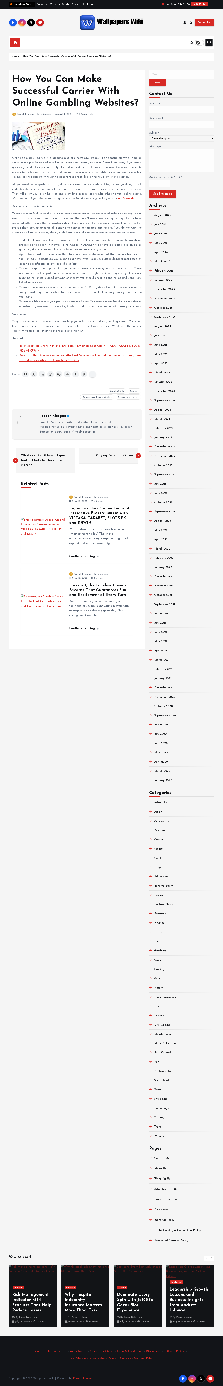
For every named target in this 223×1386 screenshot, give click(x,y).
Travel (158, 1126)
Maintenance (163, 1034)
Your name (156, 103)
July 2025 (160, 335)
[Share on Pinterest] (59, 374)
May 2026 (160, 243)
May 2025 (160, 354)
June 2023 (160, 493)
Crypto (158, 858)
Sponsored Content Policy (171, 1240)
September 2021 (164, 604)
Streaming (161, 1099)
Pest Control (162, 1052)
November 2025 (164, 298)
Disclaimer (161, 1209)
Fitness (159, 932)
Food (157, 941)
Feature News (163, 904)
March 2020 (162, 771)
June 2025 (160, 344)
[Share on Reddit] (67, 374)
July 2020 (160, 734)
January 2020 (163, 780)
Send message (162, 193)
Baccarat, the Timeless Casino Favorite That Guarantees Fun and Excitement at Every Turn (80, 355)
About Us (160, 1168)
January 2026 (163, 280)
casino (158, 848)
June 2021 (160, 632)
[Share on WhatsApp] (50, 374)
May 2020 (161, 752)
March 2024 (162, 419)
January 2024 (163, 437)
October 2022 (163, 502)
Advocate (160, 802)
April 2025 (161, 363)
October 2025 (163, 308)
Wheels (159, 1136)
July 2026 (160, 224)
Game (158, 960)
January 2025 (163, 382)
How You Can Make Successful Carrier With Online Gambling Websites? (67, 57)
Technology (161, 1108)
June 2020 (161, 743)
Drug (157, 867)
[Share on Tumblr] (75, 374)
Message (155, 146)
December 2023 (164, 446)
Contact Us (161, 1158)
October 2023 (163, 465)
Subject (154, 133)
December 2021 (164, 576)
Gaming (159, 969)
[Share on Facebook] (25, 374)
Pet (156, 1062)
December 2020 (164, 687)
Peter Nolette (27, 1317)
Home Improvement (167, 997)
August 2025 (162, 326)
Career (158, 839)
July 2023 (160, 483)
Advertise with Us (165, 1189)
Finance (159, 923)
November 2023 (164, 456)
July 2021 (160, 622)
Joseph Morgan (25, 114)
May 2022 (160, 530)
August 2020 (162, 724)
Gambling (160, 950)
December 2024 (164, 391)
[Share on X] (33, 374)
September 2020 (165, 715)
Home (15, 57)
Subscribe (204, 22)
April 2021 (160, 650)
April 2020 (161, 761)
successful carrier (129, 397)
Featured (160, 913)
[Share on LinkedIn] (42, 374)
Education (161, 876)
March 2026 (162, 261)
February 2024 (163, 428)
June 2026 (160, 233)
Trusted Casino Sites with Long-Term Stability (49, 360)
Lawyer (159, 1015)
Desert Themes (83, 1378)
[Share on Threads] (84, 374)
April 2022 (161, 539)
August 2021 (162, 613)
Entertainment (164, 886)
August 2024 (162, 409)
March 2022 (162, 548)
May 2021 (160, 641)
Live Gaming (44, 114)
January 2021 (162, 678)
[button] (206, 1258)
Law (157, 1006)
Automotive (161, 821)
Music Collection (165, 1043)
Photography (162, 1071)
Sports (158, 1089)
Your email (156, 118)
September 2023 (164, 474)
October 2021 (163, 595)
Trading (159, 1117)
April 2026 (161, 252)
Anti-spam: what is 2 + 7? (165, 177)
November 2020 (164, 697)
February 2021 (163, 669)
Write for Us (162, 1178)
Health (158, 987)
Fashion (159, 895)
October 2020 (163, 706)
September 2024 (165, 400)
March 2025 (162, 372)
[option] (33, 1296)
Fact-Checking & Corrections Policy (177, 1230)
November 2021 (164, 585)
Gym (157, 978)
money (135, 391)
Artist (158, 811)
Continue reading (82, 556)
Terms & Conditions (167, 1199)
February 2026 (163, 270)
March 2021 (162, 660)
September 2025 (165, 317)
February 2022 (163, 558)
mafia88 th (118, 391)
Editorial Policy (164, 1220)
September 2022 (165, 511)
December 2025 (164, 289)
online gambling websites (98, 397)
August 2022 (162, 521)
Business (159, 830)
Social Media (162, 1080)
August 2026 (162, 215)
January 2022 (163, 567)
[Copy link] (92, 374)
